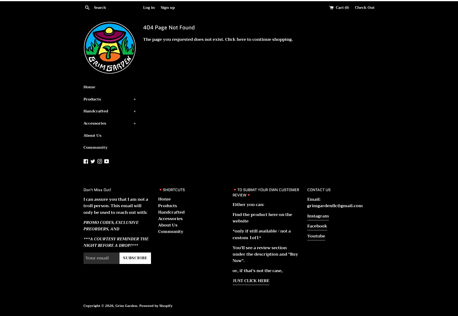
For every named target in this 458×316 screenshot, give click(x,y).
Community (95, 147)
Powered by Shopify (155, 306)
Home (89, 87)
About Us (92, 135)
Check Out (365, 8)
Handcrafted (109, 111)
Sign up (168, 8)
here (241, 39)
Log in (149, 8)
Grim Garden (126, 306)
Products (109, 99)
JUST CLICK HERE (251, 280)
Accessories (109, 123)
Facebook (317, 226)
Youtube (316, 236)
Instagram (318, 216)
